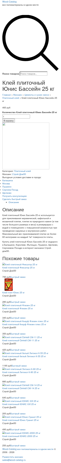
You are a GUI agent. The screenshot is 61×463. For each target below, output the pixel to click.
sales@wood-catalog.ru (14, 459)
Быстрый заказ (17, 276)
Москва (6, 183)
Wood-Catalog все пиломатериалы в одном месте (27, 449)
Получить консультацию (14, 195)
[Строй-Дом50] (25, 145)
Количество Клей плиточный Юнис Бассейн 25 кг (29, 112)
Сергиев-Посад (10, 189)
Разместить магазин (12, 456)
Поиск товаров (10, 73)
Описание (14, 202)
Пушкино (6, 186)
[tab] (34, 202)
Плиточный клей (22, 170)
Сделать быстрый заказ (14, 199)
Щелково (6, 192)
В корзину (9, 120)
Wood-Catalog (9, 1)
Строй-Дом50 (19, 174)
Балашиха (7, 180)
